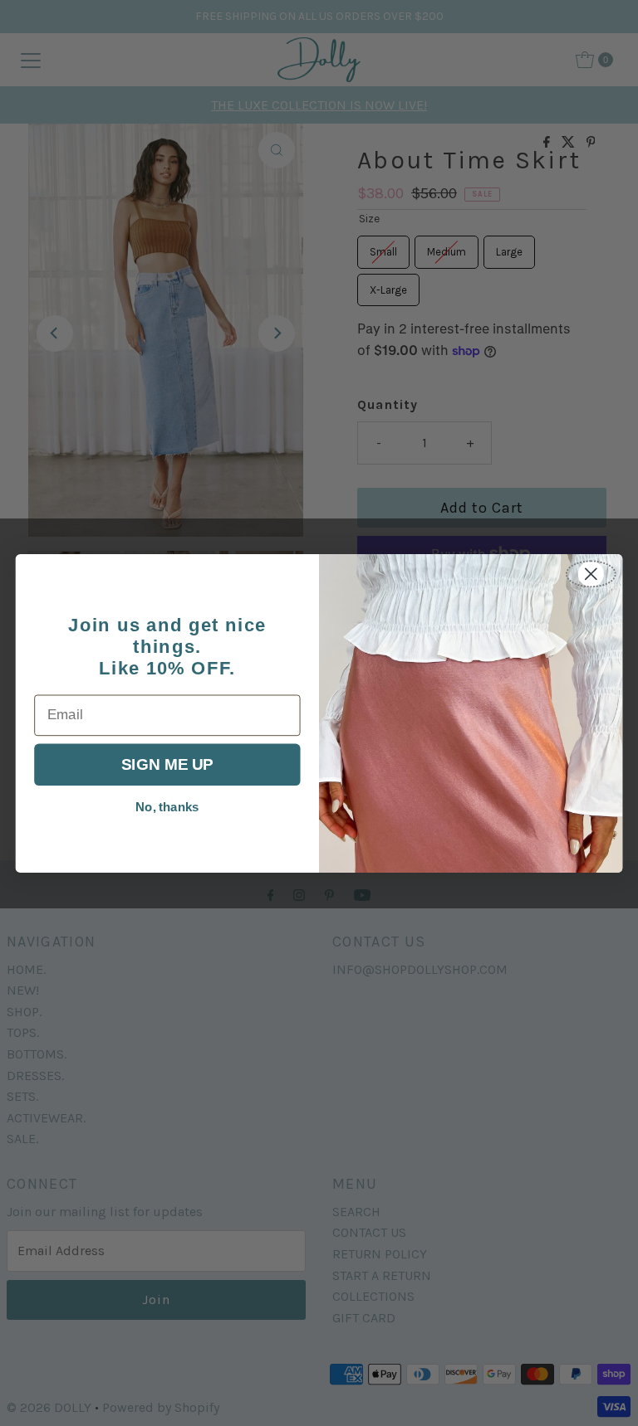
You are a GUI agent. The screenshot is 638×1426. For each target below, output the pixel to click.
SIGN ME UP (167, 764)
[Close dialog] (591, 573)
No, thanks (167, 807)
